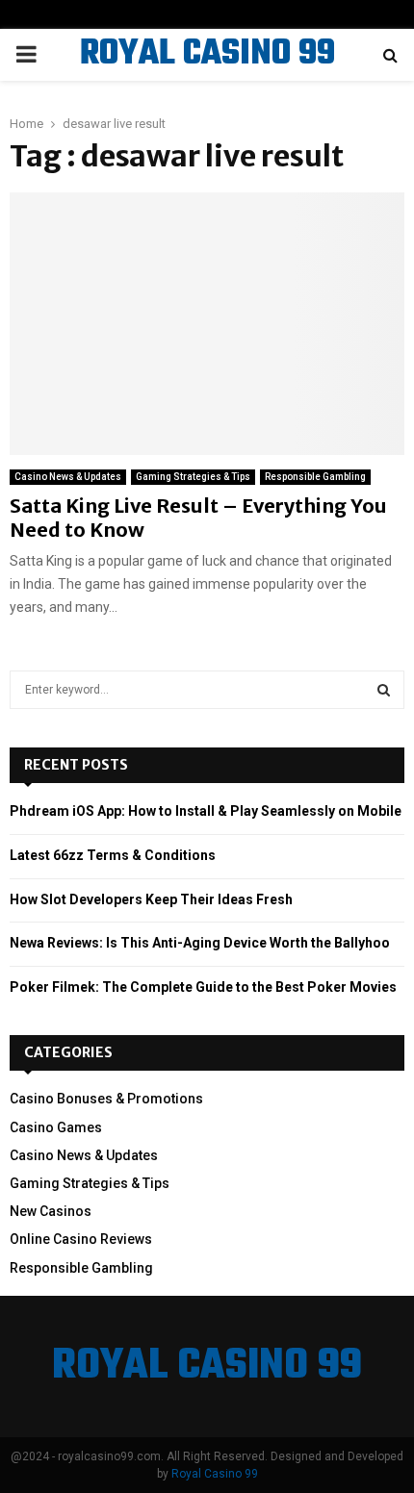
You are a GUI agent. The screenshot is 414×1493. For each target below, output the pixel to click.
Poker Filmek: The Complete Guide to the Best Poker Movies (203, 987)
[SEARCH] (383, 690)
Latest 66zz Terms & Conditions (113, 855)
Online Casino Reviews (81, 1239)
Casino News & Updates (67, 476)
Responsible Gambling (315, 476)
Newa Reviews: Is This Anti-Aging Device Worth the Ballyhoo (200, 942)
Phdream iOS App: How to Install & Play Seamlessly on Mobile (205, 811)
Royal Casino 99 (214, 1473)
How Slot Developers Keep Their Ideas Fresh (151, 899)
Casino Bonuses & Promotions (106, 1098)
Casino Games (56, 1127)
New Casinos (50, 1211)
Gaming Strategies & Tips (193, 476)
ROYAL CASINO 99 (207, 55)
